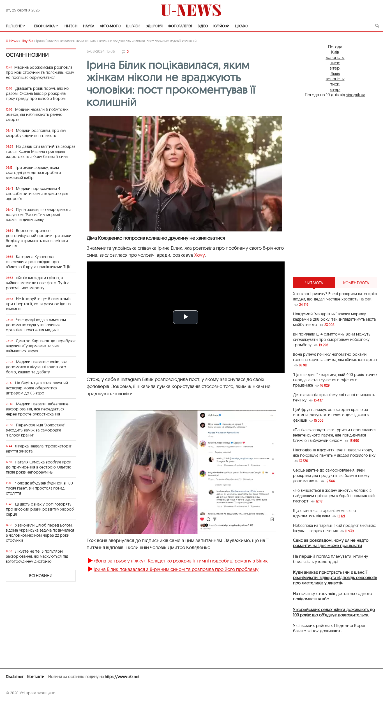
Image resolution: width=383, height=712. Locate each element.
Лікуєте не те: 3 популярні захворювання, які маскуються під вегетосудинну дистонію (37, 556)
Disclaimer (14, 676)
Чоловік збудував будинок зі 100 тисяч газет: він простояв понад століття (39, 488)
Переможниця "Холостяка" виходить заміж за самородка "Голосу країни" (35, 430)
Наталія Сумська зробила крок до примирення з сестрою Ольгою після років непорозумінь (38, 467)
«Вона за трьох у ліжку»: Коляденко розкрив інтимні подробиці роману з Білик (181, 561)
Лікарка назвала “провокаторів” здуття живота (39, 449)
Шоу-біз (133, 26)
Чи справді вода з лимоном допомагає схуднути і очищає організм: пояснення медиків (36, 324)
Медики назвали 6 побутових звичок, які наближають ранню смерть (37, 114)
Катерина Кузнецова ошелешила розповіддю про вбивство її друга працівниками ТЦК (38, 261)
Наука (88, 26)
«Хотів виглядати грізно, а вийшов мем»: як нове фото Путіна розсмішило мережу (37, 282)
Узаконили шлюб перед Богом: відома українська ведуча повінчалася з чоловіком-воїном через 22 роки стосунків (40, 533)
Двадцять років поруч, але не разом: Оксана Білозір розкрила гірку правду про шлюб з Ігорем (37, 93)
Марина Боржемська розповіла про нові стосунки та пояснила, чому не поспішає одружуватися (40, 72)
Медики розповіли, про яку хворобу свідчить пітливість (36, 133)
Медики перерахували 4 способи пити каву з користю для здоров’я (37, 193)
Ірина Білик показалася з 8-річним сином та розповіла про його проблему (176, 569)
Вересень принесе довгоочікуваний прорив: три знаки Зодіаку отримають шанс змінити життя (38, 238)
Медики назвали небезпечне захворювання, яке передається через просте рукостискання (37, 409)
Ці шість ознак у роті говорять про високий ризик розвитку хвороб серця (40, 509)
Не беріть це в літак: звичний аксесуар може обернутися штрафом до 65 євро (37, 388)
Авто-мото (110, 26)
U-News (12, 41)
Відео (203, 26)
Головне (14, 26)
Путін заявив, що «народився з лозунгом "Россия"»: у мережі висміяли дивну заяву (38, 214)
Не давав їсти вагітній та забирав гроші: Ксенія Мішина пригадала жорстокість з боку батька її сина (40, 151)
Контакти (35, 676)
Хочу (199, 255)
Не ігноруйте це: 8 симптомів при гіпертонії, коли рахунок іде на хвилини (38, 303)
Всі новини (40, 575)
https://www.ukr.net (122, 676)
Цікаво (241, 26)
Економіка (44, 26)
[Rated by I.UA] (18, 703)
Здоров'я (154, 26)
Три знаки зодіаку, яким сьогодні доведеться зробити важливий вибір (33, 172)
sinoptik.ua (355, 94)
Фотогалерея (180, 26)
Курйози (221, 26)
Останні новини (27, 55)
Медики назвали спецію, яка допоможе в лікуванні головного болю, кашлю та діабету (36, 367)
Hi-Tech (70, 26)
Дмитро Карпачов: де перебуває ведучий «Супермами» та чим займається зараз (40, 345)
